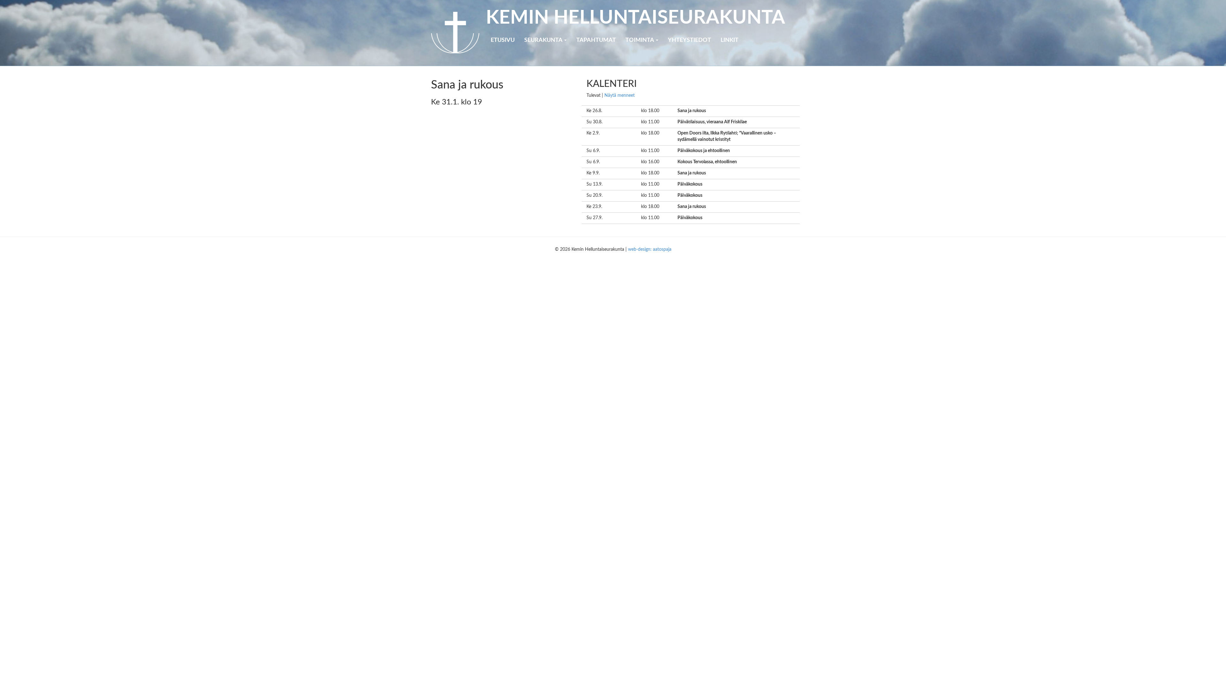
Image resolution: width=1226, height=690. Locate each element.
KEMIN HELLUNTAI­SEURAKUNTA (635, 17)
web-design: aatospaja (649, 249)
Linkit (729, 40)
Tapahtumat (596, 40)
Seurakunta (544, 40)
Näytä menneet (619, 95)
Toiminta (640, 40)
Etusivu (503, 40)
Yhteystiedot (689, 40)
